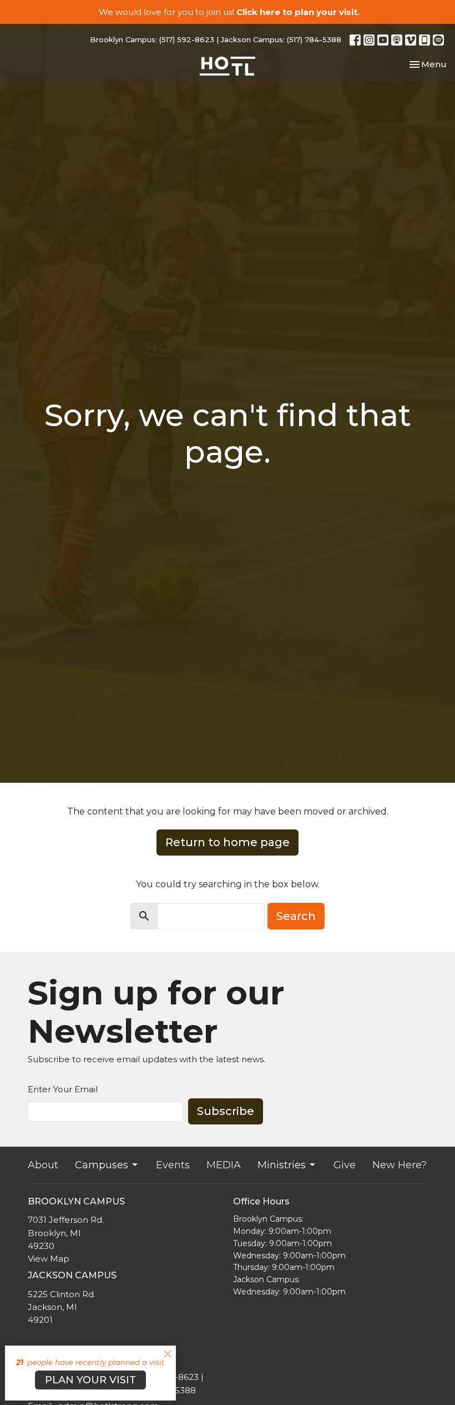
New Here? (399, 1165)
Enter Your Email (63, 1089)
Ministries (281, 1165)
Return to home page (227, 842)
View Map (48, 1258)
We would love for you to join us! (229, 12)
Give (344, 1165)
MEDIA (223, 1165)
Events (173, 1165)
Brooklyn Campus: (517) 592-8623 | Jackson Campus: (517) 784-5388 (215, 39)
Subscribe (225, 1111)
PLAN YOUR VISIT (90, 1380)
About (43, 1165)
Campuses (101, 1165)
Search (296, 916)
